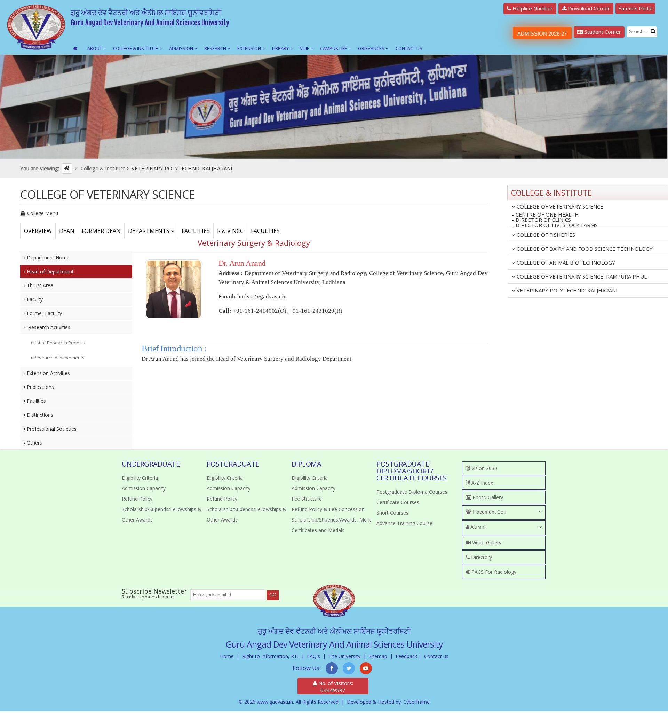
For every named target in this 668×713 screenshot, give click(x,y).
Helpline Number (532, 8)
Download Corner (588, 8)
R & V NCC (230, 231)
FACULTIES (265, 231)
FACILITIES (196, 231)
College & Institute (136, 48)
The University (344, 656)
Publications (39, 387)
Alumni (477, 527)
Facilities (35, 401)
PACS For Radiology (493, 572)
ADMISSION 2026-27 (542, 34)
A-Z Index (481, 482)
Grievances (371, 48)
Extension (249, 48)
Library (281, 48)
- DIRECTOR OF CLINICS (541, 219)
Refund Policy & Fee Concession (328, 509)
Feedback (406, 656)
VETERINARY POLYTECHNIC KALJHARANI (566, 290)
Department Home (47, 257)
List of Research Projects (58, 342)
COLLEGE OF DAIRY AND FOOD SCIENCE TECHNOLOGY (584, 248)
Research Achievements (58, 357)
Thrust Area (39, 285)
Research (215, 48)
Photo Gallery (487, 497)
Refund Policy (137, 498)
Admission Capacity (144, 488)
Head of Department (49, 271)
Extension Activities (47, 373)
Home (227, 656)
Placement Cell (488, 512)
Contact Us (409, 48)
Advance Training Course (404, 523)
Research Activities (48, 327)
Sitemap (378, 656)
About (95, 48)
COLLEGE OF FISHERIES (545, 234)
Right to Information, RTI (270, 656)
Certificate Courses (397, 502)
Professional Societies (51, 428)
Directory (481, 557)
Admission (181, 48)
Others (33, 442)
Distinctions (39, 415)
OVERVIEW (38, 231)
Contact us (436, 656)
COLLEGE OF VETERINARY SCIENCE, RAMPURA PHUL (581, 276)
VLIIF (305, 48)
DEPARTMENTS (149, 231)
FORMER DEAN (101, 231)
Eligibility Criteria (140, 478)
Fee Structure (307, 498)
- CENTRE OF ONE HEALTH (545, 214)
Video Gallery (486, 542)
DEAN (66, 231)
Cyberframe (416, 701)
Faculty (34, 299)
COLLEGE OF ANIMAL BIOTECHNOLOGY (565, 262)
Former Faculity (43, 313)
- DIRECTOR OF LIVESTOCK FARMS (555, 225)
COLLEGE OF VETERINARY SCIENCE (559, 206)
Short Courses (392, 512)
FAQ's (313, 656)
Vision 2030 (483, 468)
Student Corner (602, 31)
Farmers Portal (635, 8)
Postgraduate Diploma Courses (411, 491)
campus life (334, 48)
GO (272, 594)
